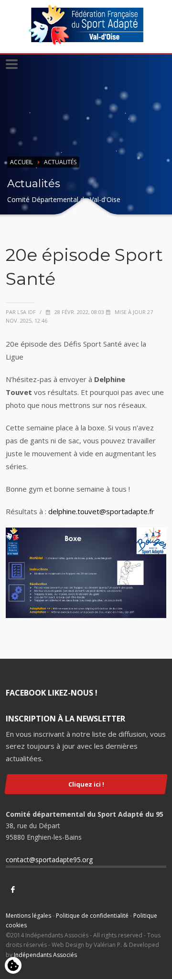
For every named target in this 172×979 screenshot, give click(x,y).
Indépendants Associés (45, 955)
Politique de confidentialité (92, 915)
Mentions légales (28, 915)
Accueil (21, 162)
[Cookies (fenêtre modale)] (13, 966)
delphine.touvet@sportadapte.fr (101, 511)
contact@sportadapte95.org (49, 859)
